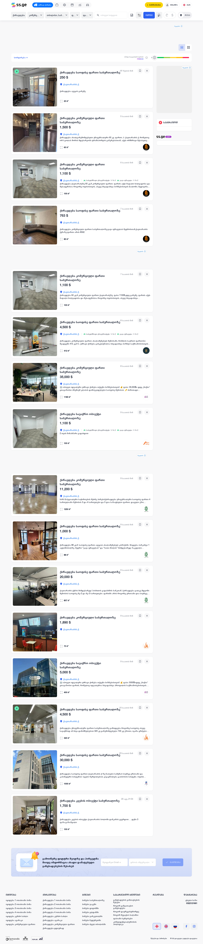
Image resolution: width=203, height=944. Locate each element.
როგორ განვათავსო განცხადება (123, 907)
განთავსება (155, 5)
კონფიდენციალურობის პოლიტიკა (125, 923)
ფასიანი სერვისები (123, 918)
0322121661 (191, 903)
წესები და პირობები (159, 938)
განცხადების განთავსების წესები (126, 901)
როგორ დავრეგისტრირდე (126, 911)
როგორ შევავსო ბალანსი (125, 915)
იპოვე (149, 15)
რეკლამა (177, 26)
